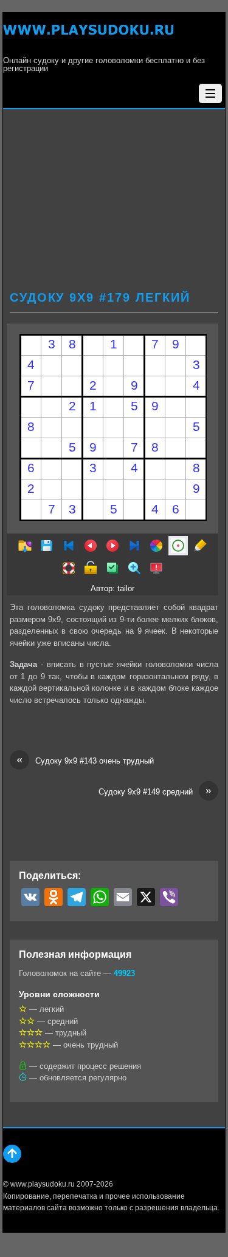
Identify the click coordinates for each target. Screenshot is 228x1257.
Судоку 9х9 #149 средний (155, 791)
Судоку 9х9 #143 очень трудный (85, 760)
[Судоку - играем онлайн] (88, 37)
